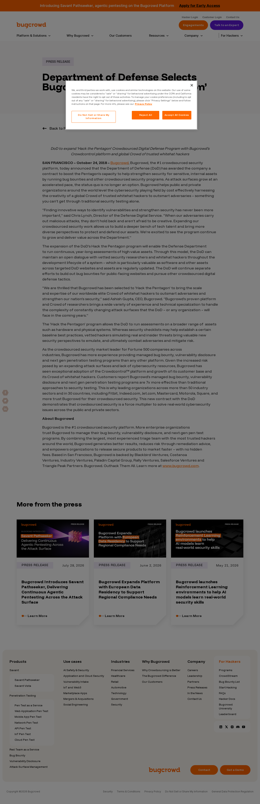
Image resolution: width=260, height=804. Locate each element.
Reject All (145, 115)
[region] (131, 105)
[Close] (191, 85)
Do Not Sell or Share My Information (93, 117)
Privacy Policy (143, 104)
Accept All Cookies (177, 115)
